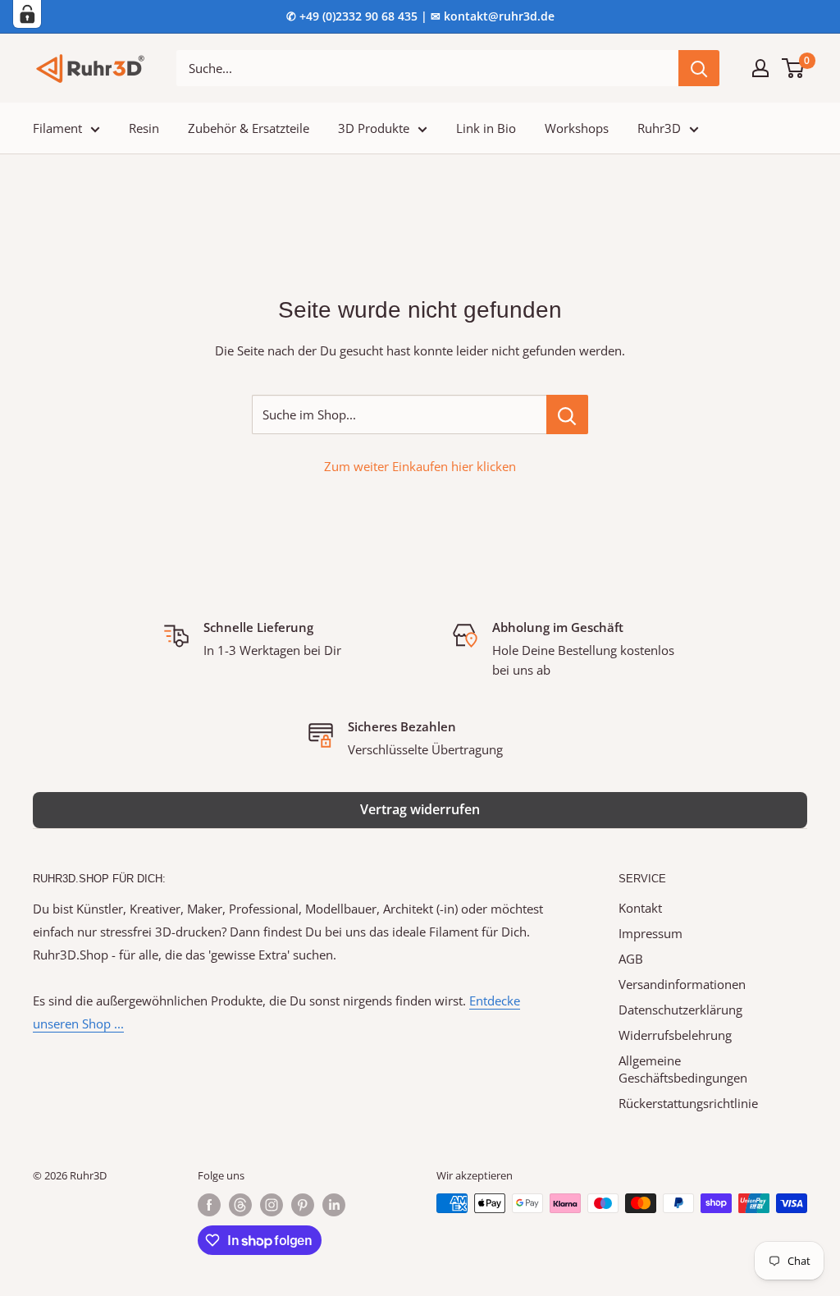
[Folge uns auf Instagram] (271, 1204)
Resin (144, 128)
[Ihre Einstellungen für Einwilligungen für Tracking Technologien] (27, 14)
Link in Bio (486, 128)
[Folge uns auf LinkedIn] (333, 1204)
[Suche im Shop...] (567, 414)
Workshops (577, 128)
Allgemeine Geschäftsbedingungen (683, 1069)
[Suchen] (698, 68)
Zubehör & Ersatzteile (248, 128)
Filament (57, 128)
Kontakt (640, 908)
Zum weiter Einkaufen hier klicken (420, 466)
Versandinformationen (682, 984)
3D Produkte (373, 128)
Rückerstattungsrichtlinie (688, 1103)
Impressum (650, 933)
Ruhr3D (659, 128)
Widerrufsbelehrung (675, 1035)
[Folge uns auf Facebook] (209, 1204)
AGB (631, 958)
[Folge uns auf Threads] (240, 1204)
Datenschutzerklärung (680, 1009)
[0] (793, 68)
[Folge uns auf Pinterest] (302, 1204)
